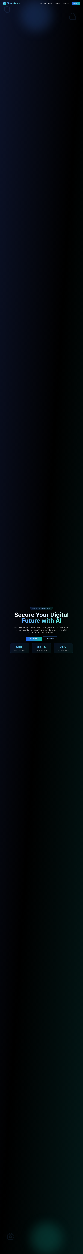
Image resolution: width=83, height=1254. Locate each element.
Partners (57, 3)
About (50, 3)
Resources (66, 3)
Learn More (50, 638)
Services (43, 3)
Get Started (33, 638)
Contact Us (76, 3)
